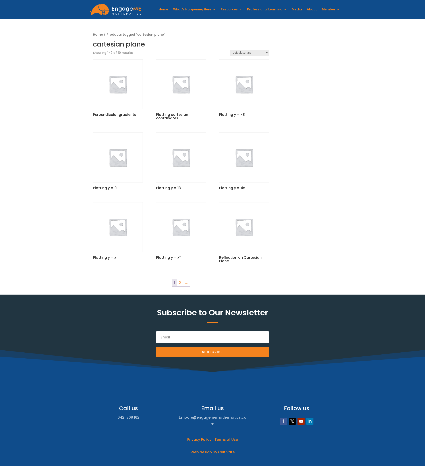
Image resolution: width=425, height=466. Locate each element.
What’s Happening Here (192, 9)
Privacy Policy (199, 439)
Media (297, 9)
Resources (229, 9)
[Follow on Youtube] (301, 421)
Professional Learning (264, 9)
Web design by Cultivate (213, 452)
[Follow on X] (292, 421)
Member (328, 9)
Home (163, 9)
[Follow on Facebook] (283, 421)
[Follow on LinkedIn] (309, 421)
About (312, 9)
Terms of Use (226, 439)
